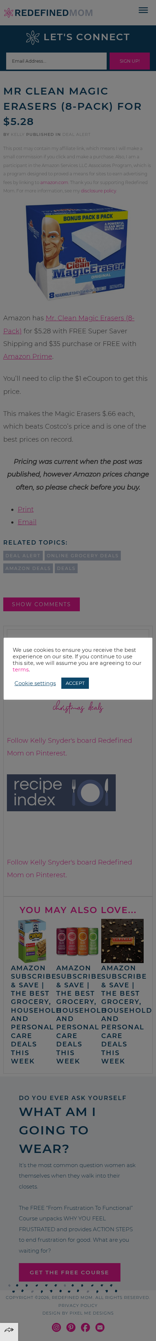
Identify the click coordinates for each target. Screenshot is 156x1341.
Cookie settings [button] (35, 683)
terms (21, 669)
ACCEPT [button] (75, 683)
